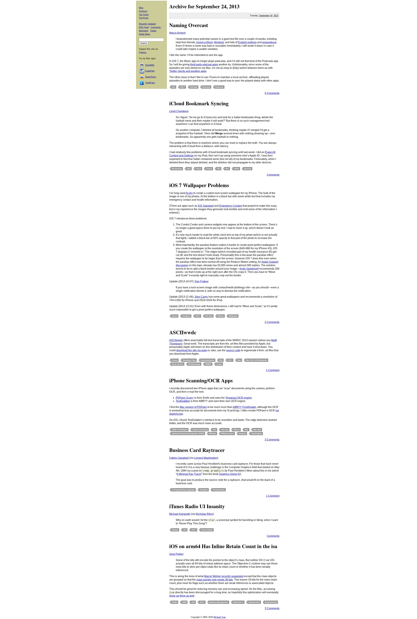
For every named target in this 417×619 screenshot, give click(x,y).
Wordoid (219, 42)
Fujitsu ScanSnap (200, 430)
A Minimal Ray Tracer (189, 474)
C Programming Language (183, 490)
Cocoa (175, 360)
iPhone (221, 316)
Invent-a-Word (204, 42)
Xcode (219, 364)
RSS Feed (144, 27)
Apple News (144, 34)
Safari (236, 169)
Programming (194, 364)
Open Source (177, 364)
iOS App (193, 87)
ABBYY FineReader (244, 407)
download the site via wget (191, 350)
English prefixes (247, 42)
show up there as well (181, 595)
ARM (184, 602)
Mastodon (143, 30)
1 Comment (272, 370)
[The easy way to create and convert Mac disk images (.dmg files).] (142, 65)
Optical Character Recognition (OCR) (188, 434)
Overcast (206, 87)
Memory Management (219, 602)
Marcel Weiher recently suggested (223, 576)
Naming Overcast (188, 25)
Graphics (186, 316)
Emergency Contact (230, 205)
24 (271, 15)
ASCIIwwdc (182, 332)
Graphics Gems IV (229, 474)
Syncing (247, 169)
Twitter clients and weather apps (187, 71)
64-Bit (174, 602)
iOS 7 (182, 87)
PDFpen (212, 434)
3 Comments (272, 439)
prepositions (269, 42)
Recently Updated (147, 24)
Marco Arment (177, 32)
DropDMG (149, 65)
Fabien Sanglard (179, 458)
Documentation (207, 360)
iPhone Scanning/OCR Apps (201, 380)
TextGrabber (183, 401)
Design (175, 530)
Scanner (242, 434)
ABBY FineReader (179, 430)
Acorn (189, 193)
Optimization (254, 602)
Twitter (153, 30)
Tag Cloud (143, 14)
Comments (273, 174)
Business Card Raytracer (197, 450)
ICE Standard (206, 205)
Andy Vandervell (249, 268)
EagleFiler (150, 71)
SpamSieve (150, 77)
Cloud (198, 169)
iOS (173, 87)
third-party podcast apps (204, 64)
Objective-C (238, 602)
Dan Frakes (201, 281)
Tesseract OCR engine (238, 397)
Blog (141, 8)
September (208, 6)
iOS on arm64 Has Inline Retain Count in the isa (223, 546)
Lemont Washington (205, 458)
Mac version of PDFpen (193, 407)
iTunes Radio (207, 530)
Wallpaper (233, 316)
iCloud (209, 169)
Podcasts (219, 87)
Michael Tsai (219, 617)
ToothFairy (150, 82)
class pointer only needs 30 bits (214, 579)
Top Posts (144, 18)
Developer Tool (189, 360)
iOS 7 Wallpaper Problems (199, 185)
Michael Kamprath (179, 514)
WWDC (208, 364)
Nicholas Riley (204, 514)
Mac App (257, 430)
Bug (189, 169)
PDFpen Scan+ (185, 397)
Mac (227, 169)
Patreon (142, 52)
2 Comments (272, 322)
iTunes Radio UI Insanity (197, 506)
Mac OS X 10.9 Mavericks (256, 360)
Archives (143, 11)
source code (233, 350)
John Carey (201, 296)
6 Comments (272, 93)
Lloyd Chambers (178, 111)
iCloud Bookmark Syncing (199, 103)
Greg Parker (176, 554)
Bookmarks (177, 169)
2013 (234, 6)
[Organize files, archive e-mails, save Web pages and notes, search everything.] (142, 71)
